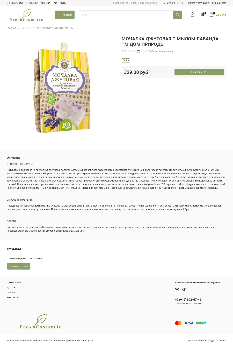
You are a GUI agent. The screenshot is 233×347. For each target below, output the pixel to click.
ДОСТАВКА (32, 3)
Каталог (67, 14)
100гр (126, 60)
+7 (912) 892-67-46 (173, 3)
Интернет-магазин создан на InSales (207, 340)
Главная (11, 28)
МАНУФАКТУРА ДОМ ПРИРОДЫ (55, 28)
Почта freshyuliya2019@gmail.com (207, 3)
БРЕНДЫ (26, 28)
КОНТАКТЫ (60, 3)
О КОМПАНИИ (15, 3)
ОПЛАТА (45, 3)
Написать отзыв (18, 266)
